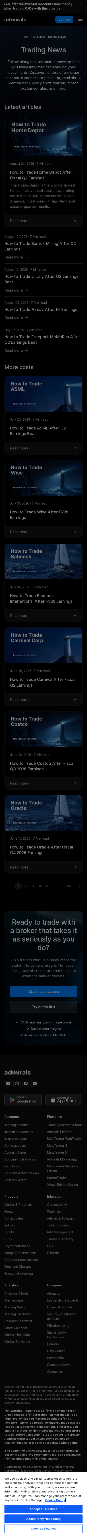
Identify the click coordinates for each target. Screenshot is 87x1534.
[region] (43, 1503)
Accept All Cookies (43, 1509)
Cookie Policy (55, 1500)
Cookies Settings (43, 1528)
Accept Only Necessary (43, 1518)
